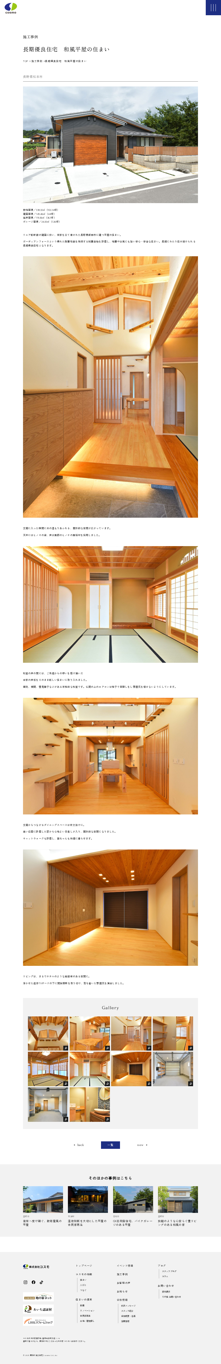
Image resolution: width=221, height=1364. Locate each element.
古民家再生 (85, 1315)
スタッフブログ (169, 1271)
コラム (165, 1276)
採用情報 (125, 1321)
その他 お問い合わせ (171, 1296)
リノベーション (87, 1310)
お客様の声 (124, 1282)
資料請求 (166, 1291)
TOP (26, 61)
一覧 (110, 1145)
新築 (82, 1305)
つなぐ (83, 1290)
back (80, 1145)
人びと (83, 1284)
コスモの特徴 (84, 1274)
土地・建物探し (87, 1320)
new (140, 1145)
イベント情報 (125, 1265)
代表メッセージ (128, 1305)
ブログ (162, 1265)
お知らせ (122, 1291)
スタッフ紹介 (127, 1310)
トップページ (84, 1265)
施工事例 (37, 61)
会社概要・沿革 (128, 1315)
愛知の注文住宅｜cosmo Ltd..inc (43, 1355)
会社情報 (122, 1299)
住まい (83, 1279)
